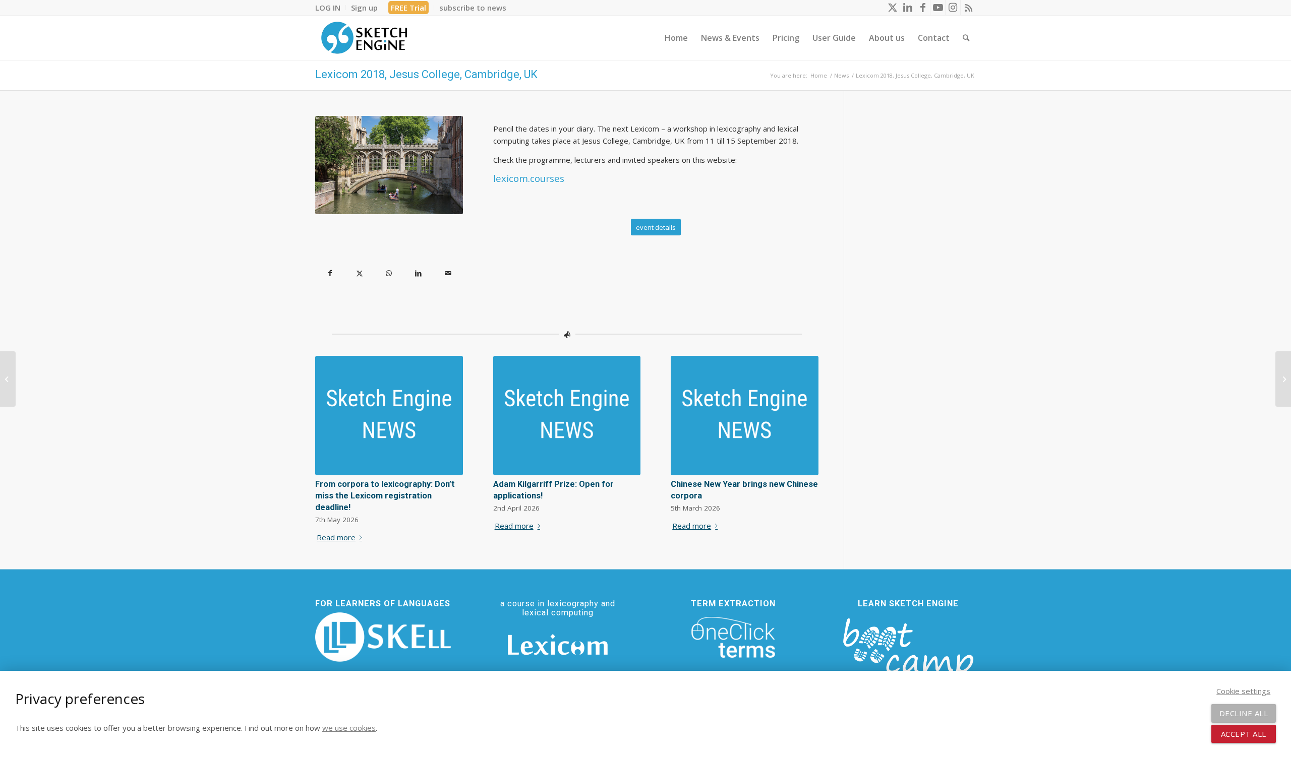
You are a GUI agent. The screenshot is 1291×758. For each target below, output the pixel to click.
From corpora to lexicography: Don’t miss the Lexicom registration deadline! (385, 495)
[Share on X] (360, 273)
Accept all (1243, 734)
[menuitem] (330, 7)
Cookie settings (1243, 691)
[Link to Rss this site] (968, 7)
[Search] (966, 38)
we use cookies (349, 728)
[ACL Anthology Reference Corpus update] (1283, 379)
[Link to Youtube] (937, 7)
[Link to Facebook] (922, 7)
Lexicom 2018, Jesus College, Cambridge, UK (426, 74)
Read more (336, 537)
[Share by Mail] (448, 273)
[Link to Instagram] (953, 7)
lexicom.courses (528, 178)
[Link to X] (892, 7)
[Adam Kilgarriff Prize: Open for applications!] (567, 415)
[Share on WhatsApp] (389, 273)
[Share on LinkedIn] (419, 273)
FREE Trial (408, 8)
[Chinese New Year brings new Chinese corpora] (744, 415)
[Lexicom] (558, 644)
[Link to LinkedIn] (907, 7)
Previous (330, 427)
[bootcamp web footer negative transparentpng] (908, 653)
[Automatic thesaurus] (8, 379)
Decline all (1243, 713)
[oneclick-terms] (733, 637)
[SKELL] (383, 637)
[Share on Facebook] (330, 273)
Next (803, 427)
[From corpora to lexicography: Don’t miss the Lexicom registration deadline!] (389, 415)
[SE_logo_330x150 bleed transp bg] (364, 38)
